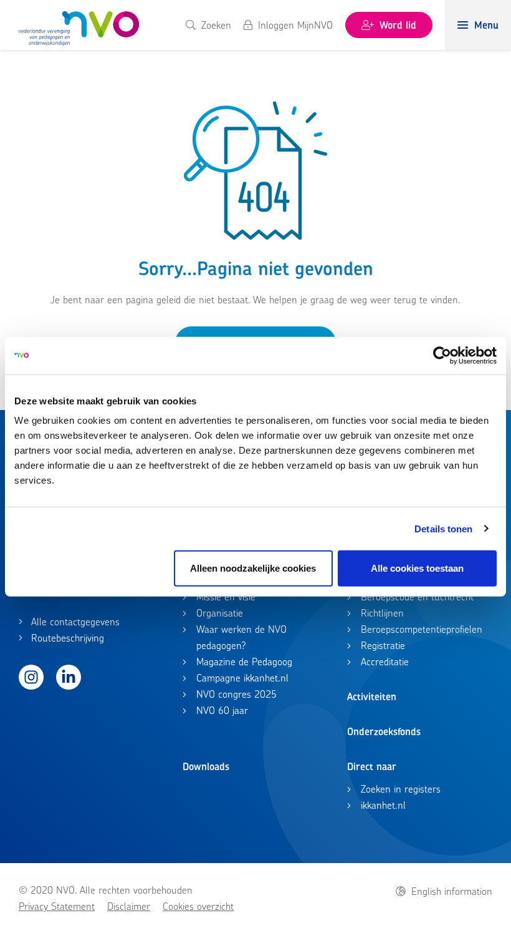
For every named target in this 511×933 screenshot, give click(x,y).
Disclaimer (128, 906)
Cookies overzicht (198, 906)
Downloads (206, 766)
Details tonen (443, 528)
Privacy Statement (57, 906)
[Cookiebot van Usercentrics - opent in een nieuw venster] (442, 355)
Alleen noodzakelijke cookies (253, 568)
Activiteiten (371, 696)
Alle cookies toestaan (417, 568)
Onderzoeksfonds (384, 731)
